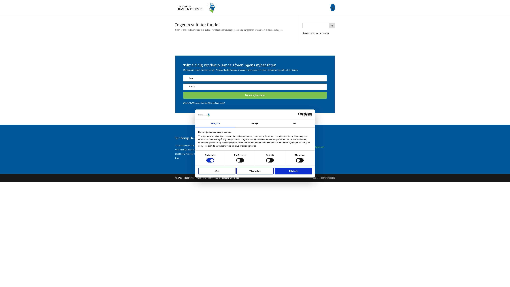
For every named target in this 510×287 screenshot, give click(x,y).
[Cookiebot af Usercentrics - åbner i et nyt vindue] (300, 115)
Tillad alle (293, 171)
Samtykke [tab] (215, 123)
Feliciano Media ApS (230, 178)
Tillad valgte (255, 171)
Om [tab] (294, 123)
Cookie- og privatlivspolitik (324, 178)
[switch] (240, 160)
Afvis (216, 171)
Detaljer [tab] (255, 123)
